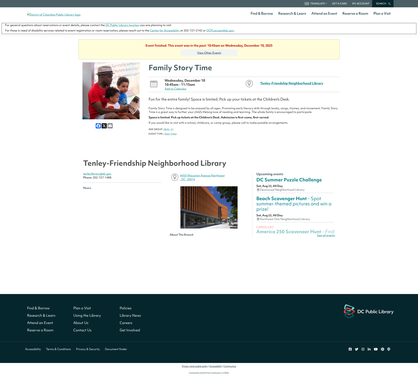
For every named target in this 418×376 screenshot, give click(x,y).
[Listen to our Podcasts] (388, 349)
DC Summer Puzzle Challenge (289, 180)
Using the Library (87, 315)
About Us (80, 322)
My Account (361, 3)
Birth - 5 (168, 129)
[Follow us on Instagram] (363, 349)
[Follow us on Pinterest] (382, 349)
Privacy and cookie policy (195, 366)
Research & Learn (292, 13)
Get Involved (130, 330)
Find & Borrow (262, 13)
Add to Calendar (175, 89)
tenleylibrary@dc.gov (97, 174)
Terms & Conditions (58, 349)
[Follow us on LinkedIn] (369, 349)
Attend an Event (324, 13)
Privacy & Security (88, 349)
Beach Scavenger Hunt (293, 203)
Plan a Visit (382, 13)
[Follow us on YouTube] (376, 349)
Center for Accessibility (165, 30)
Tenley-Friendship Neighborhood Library (291, 83)
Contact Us (82, 330)
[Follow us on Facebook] (350, 349)
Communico (230, 366)
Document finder (116, 349)
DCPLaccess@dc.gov (220, 30)
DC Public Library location (122, 25)
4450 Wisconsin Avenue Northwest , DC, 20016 (202, 177)
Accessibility (33, 349)
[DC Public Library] (369, 311)
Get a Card (339, 3)
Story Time (170, 133)
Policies (125, 308)
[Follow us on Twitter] (356, 349)
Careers (126, 322)
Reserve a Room (355, 13)
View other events (209, 53)
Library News (130, 315)
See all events (326, 235)
